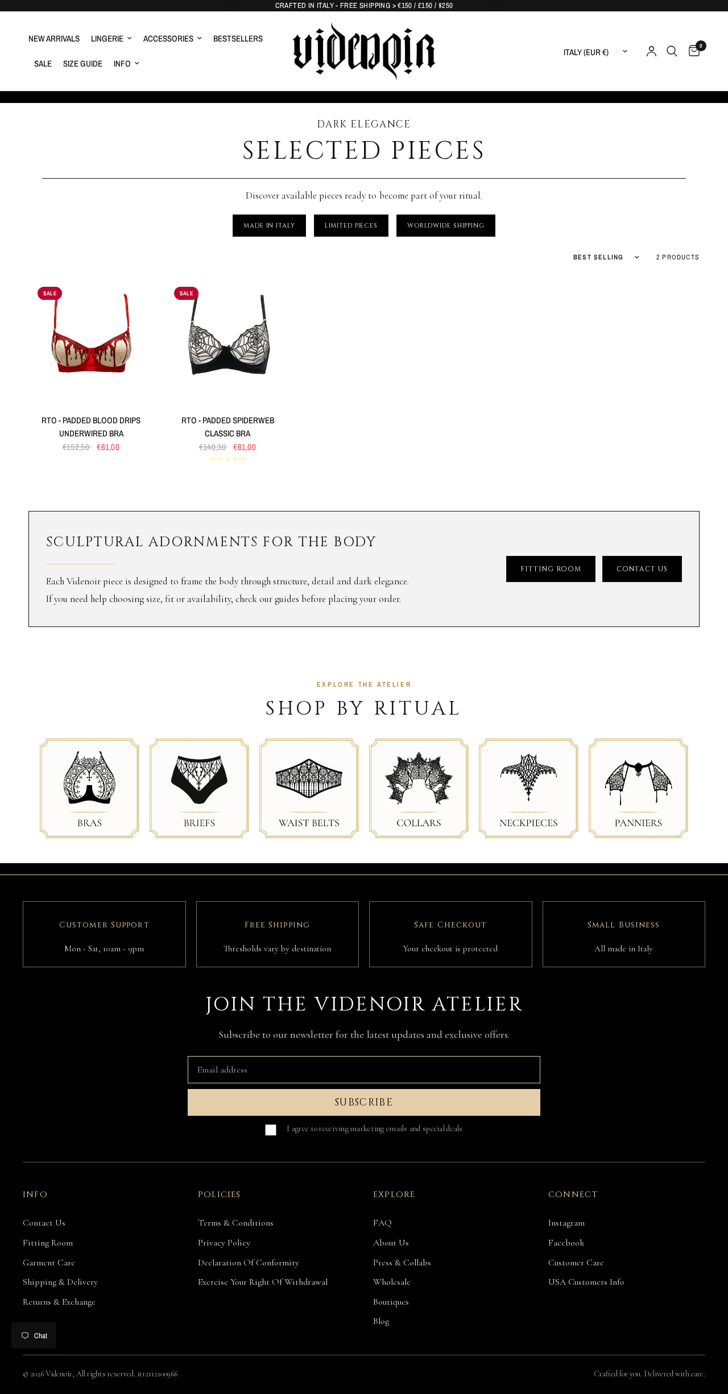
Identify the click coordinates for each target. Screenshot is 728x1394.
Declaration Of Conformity (248, 1262)
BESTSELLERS (238, 38)
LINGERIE (107, 38)
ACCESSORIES (168, 38)
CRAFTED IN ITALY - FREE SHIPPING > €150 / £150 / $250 (364, 5)
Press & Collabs (402, 1262)
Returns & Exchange (59, 1302)
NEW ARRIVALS (54, 38)
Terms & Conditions (236, 1222)
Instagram (566, 1222)
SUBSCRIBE (364, 1102)
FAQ (382, 1222)
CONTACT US (642, 569)
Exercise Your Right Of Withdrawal (263, 1282)
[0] (691, 51)
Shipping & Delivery (60, 1282)
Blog (381, 1321)
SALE (43, 63)
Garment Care (49, 1262)
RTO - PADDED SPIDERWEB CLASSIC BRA (227, 426)
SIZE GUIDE (82, 63)
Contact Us (44, 1222)
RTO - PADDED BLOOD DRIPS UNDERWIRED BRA (91, 426)
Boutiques (391, 1302)
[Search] (672, 51)
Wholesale (392, 1282)
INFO (122, 63)
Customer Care (576, 1262)
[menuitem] (56, 38)
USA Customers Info (586, 1282)
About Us (391, 1242)
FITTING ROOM (551, 569)
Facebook (566, 1242)
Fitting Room (48, 1242)
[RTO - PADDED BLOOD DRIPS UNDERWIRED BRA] (91, 340)
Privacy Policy (224, 1242)
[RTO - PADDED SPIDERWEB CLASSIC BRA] (227, 340)
